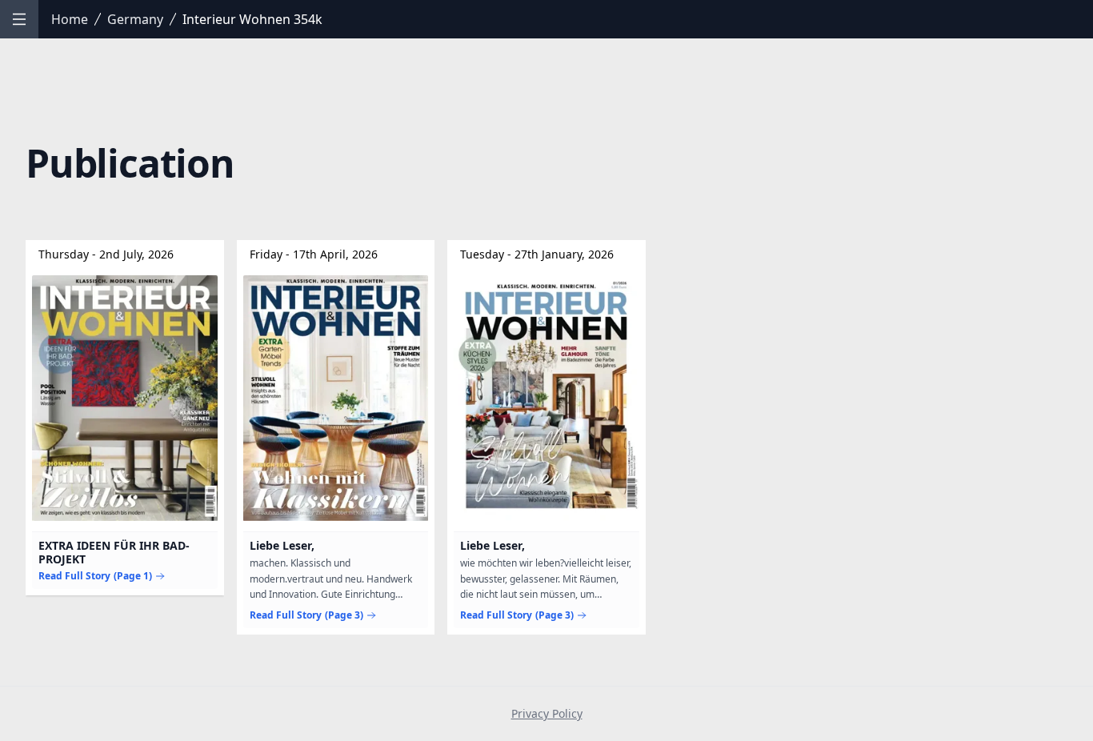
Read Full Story (95, 576)
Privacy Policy (547, 713)
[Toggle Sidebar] (19, 19)
